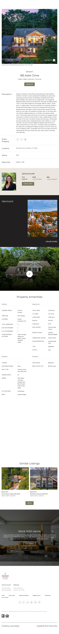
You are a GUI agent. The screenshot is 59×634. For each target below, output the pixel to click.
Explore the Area (51, 241)
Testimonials (48, 595)
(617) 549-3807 (37, 179)
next (11, 60)
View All (29, 503)
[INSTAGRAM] (23, 602)
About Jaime (12, 595)
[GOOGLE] (35, 602)
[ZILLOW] (31, 602)
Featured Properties (24, 595)
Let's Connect (5, 597)
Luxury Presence (14, 626)
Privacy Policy (53, 626)
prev (7, 60)
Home (3, 595)
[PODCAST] (39, 602)
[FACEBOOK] (19, 602)
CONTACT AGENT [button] (28, 183)
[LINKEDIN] (27, 602)
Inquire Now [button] (29, 84)
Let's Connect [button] (29, 543)
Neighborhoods (36, 595)
